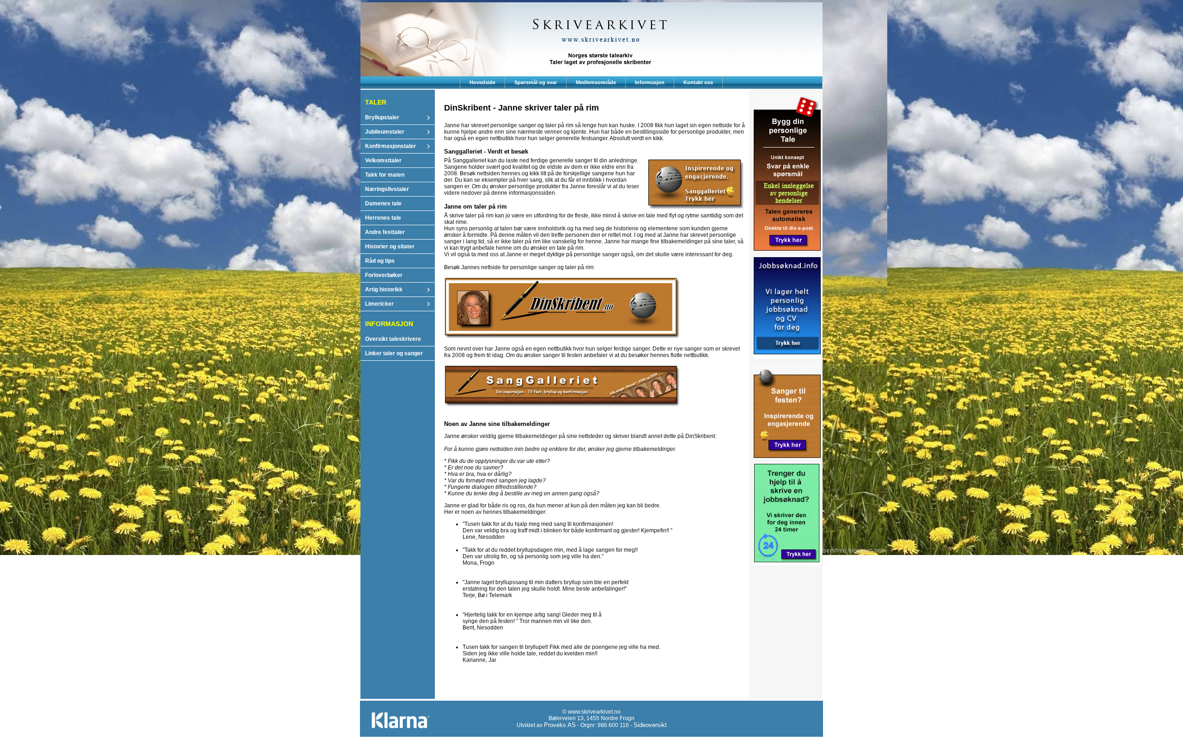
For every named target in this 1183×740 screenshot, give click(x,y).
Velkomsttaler (383, 160)
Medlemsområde (596, 82)
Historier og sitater (390, 246)
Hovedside (482, 82)
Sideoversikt (650, 725)
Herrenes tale (383, 218)
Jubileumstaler (384, 132)
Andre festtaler (385, 232)
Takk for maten (384, 175)
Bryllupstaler (382, 117)
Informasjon (650, 82)
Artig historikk (383, 289)
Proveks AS (560, 725)
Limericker (379, 304)
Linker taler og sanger (394, 353)
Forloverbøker (383, 275)
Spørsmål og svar (535, 82)
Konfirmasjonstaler (390, 146)
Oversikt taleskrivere (393, 339)
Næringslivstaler (387, 189)
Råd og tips (380, 261)
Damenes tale (383, 203)
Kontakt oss (698, 82)
